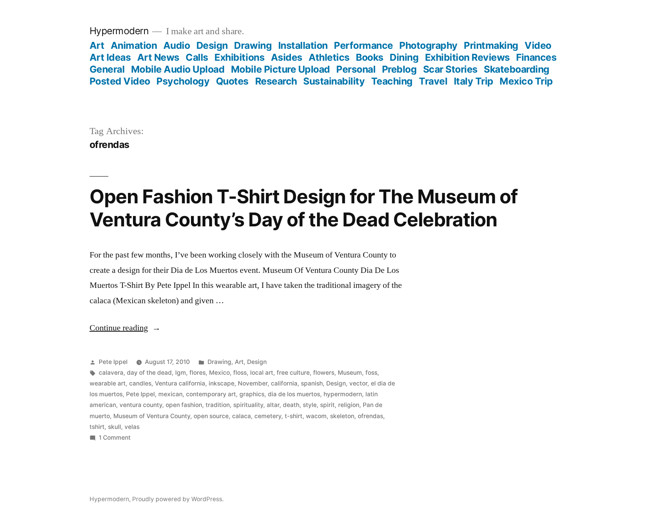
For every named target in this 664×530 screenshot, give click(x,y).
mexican (170, 394)
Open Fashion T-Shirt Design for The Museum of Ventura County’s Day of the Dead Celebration (304, 208)
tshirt (97, 426)
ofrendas (370, 416)
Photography (428, 45)
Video (538, 45)
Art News (158, 57)
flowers (323, 372)
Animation (134, 45)
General (107, 69)
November (252, 383)
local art (261, 372)
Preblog (399, 69)
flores (197, 372)
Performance (363, 45)
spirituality (248, 405)
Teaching (392, 81)
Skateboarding (516, 69)
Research (276, 81)
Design (212, 45)
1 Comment (115, 437)
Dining (404, 57)
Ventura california (180, 383)
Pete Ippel (113, 362)
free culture (293, 372)
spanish (312, 383)
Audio (176, 45)
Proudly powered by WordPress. (178, 499)
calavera (111, 372)
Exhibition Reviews (467, 57)
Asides (286, 57)
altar (273, 405)
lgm (180, 372)
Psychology (182, 81)
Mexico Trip (526, 81)
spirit (327, 405)
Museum (350, 372)
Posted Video (120, 81)
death (291, 405)
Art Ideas (110, 57)
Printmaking (491, 45)
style (310, 405)
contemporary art (211, 394)
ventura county (141, 405)
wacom (316, 416)
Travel (433, 81)
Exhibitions (239, 57)
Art (97, 45)
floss (240, 372)
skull (114, 426)
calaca (241, 416)
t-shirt (293, 416)
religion (348, 405)
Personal (355, 69)
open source (211, 416)
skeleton (342, 416)
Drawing (253, 45)
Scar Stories (450, 69)
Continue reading (125, 327)
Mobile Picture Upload (280, 69)
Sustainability (334, 81)
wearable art (108, 383)
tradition (218, 405)
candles (140, 383)
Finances (536, 57)
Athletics (329, 57)
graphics (251, 394)
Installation (303, 45)
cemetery (267, 416)
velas (131, 426)
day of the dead (149, 372)
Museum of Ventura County (151, 416)
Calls (197, 57)
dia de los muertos (294, 394)
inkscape (221, 383)
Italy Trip (473, 81)
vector (358, 383)
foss (371, 372)
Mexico (219, 372)
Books (369, 57)
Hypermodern (119, 31)
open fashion (184, 405)
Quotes (232, 81)
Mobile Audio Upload (178, 69)
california (284, 383)
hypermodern (343, 394)
